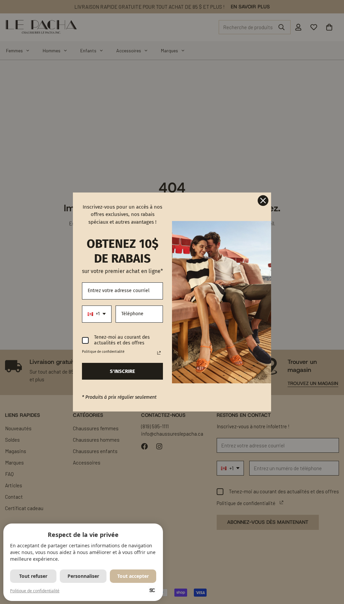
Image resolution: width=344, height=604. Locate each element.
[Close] (263, 201)
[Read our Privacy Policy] (159, 353)
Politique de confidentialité (34, 591)
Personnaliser (83, 576)
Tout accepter (133, 576)
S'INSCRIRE (122, 371)
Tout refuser (33, 576)
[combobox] (97, 314)
